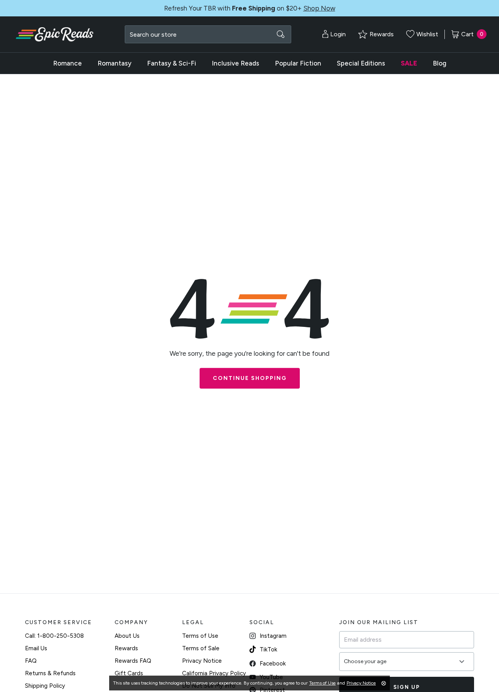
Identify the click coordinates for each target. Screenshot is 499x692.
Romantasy (114, 63)
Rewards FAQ (133, 660)
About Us (127, 635)
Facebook (273, 663)
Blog (439, 63)
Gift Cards (129, 673)
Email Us (36, 648)
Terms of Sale (200, 648)
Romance (67, 63)
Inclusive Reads (235, 63)
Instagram (273, 635)
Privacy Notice (202, 660)
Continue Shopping (250, 378)
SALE (409, 63)
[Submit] (281, 34)
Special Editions (361, 63)
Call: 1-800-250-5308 (54, 635)
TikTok (268, 649)
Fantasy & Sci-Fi (171, 63)
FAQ (31, 660)
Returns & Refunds (50, 673)
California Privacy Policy (214, 673)
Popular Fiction (298, 63)
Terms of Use (200, 635)
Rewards (126, 648)
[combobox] (208, 34)
